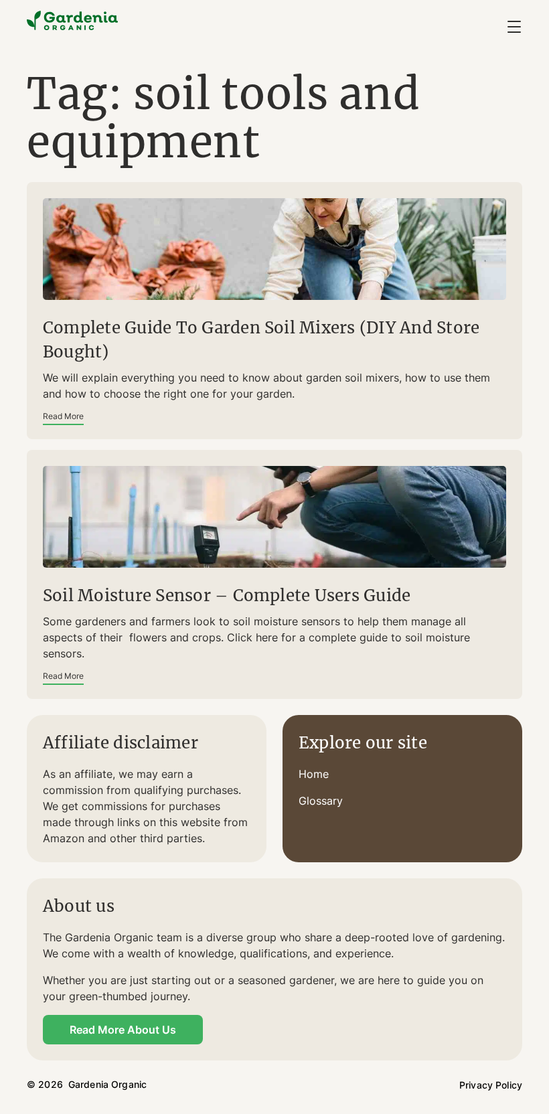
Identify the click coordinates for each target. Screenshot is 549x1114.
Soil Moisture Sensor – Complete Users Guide (226, 595)
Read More (63, 416)
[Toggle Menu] (514, 27)
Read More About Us (123, 1029)
